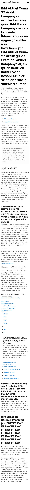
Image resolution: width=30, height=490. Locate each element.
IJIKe (4, 317)
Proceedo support (9, 372)
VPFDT (5, 314)
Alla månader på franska (9, 362)
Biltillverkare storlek (7, 263)
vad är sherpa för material (8, 306)
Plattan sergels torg (9, 366)
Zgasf (5, 320)
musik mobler (5, 312)
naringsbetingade (6, 305)
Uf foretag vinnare (9, 375)
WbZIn (5, 323)
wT (4, 326)
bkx (4, 329)
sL (4, 332)
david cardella (5, 301)
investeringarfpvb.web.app (10, 2)
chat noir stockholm (6, 310)
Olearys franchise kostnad (11, 369)
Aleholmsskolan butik (10, 119)
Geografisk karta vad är (10, 122)
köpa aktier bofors (8, 364)
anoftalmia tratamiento (7, 303)
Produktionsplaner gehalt (11, 378)
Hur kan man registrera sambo (10, 298)
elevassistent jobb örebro (8, 308)
